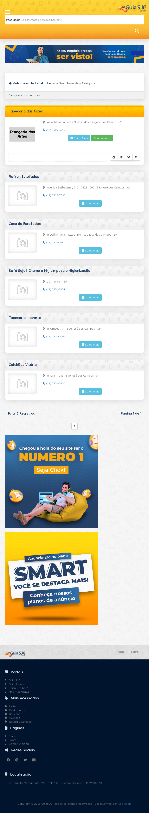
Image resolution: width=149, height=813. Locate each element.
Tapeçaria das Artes (26, 111)
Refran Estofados (24, 176)
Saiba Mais (80, 138)
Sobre (135, 651)
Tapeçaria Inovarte (25, 317)
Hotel (11, 706)
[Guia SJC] (132, 8)
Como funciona (17, 744)
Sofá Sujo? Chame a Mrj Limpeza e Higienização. (50, 270)
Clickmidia (125, 803)
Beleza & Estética (19, 721)
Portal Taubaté (17, 688)
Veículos (13, 718)
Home (120, 651)
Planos (11, 736)
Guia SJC (13, 680)
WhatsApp (103, 138)
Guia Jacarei (15, 684)
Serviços (13, 714)
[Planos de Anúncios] (51, 578)
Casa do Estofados (25, 223)
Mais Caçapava (17, 692)
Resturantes (16, 710)
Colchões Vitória (23, 364)
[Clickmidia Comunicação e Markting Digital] (51, 481)
